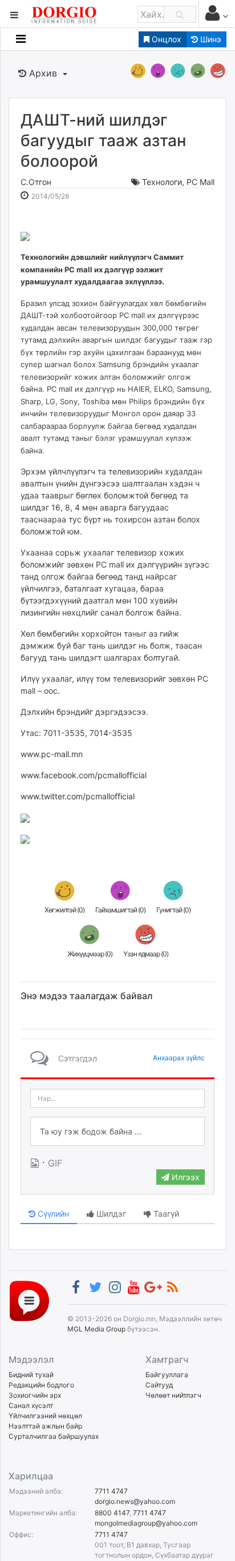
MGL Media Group (96, 1329)
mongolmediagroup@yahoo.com (146, 1523)
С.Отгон (36, 182)
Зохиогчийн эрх (35, 1395)
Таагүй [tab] (165, 1213)
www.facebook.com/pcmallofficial (84, 775)
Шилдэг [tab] (110, 1213)
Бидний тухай (31, 1374)
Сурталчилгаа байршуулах (54, 1436)
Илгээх (184, 1177)
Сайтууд (159, 1385)
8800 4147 (112, 1512)
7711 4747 (111, 1491)
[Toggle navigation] (21, 39)
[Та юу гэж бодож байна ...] (117, 1131)
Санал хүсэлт (31, 1405)
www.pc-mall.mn (52, 754)
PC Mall (200, 182)
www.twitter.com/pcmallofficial (78, 796)
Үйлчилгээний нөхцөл (45, 1415)
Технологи (162, 182)
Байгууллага (166, 1374)
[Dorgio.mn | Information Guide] (29, 1300)
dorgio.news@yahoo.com (135, 1501)
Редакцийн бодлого (41, 1385)
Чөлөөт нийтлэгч (173, 1395)
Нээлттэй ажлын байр (45, 1426)
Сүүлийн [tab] (52, 1213)
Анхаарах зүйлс (179, 1057)
